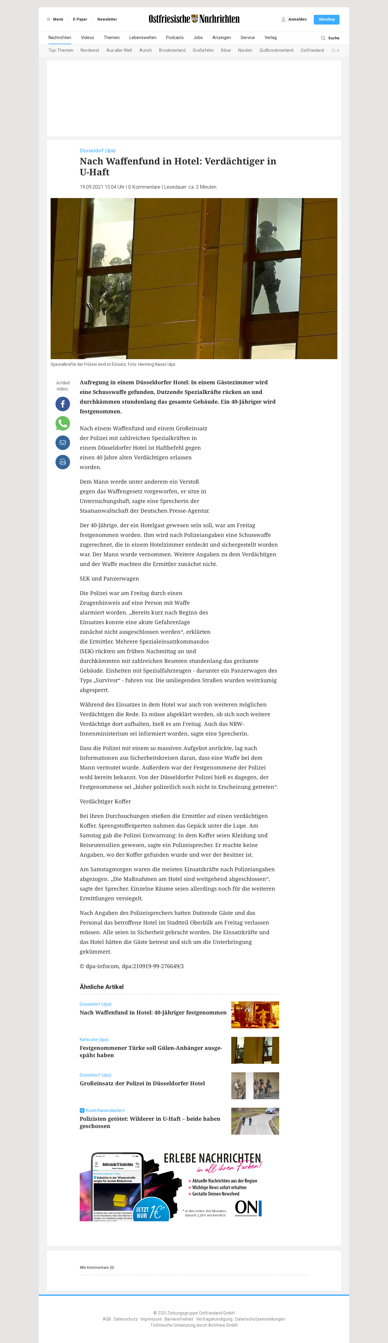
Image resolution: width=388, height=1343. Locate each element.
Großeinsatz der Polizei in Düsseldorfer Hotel (142, 1083)
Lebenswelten (142, 38)
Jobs (198, 38)
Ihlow (226, 50)
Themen (112, 38)
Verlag (271, 38)
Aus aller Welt (119, 50)
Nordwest (90, 50)
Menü (57, 19)
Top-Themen (60, 50)
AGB (107, 1319)
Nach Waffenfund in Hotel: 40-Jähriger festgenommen (153, 1012)
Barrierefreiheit (179, 1319)
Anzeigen (221, 38)
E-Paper (80, 19)
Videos (87, 38)
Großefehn (203, 50)
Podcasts (175, 38)
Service (248, 38)
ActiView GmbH (223, 1325)
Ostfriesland (312, 50)
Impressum (151, 1319)
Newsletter (107, 19)
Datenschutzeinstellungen (260, 1319)
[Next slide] (332, 51)
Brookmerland (172, 50)
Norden (245, 50)
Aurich (145, 50)
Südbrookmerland (276, 50)
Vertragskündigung (214, 1319)
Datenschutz (126, 1319)
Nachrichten (59, 38)
